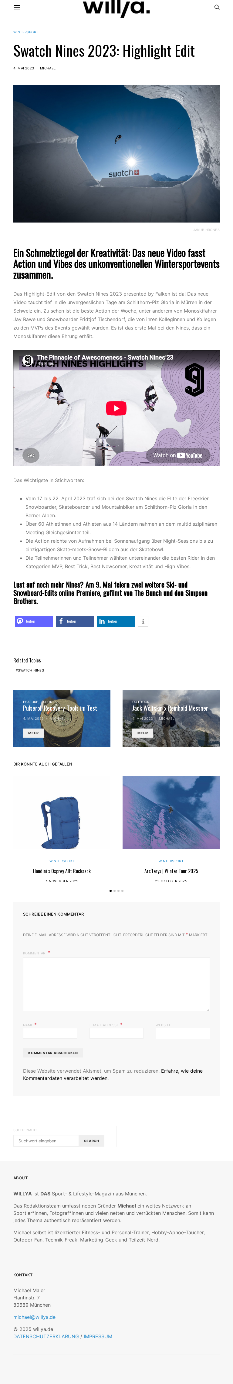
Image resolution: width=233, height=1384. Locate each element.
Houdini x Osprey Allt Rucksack (62, 871)
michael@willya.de (34, 1317)
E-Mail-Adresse (106, 1024)
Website (163, 1025)
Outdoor (141, 702)
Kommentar (34, 953)
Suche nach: (25, 1130)
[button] (34, 621)
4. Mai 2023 (23, 68)
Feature (31, 702)
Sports (50, 702)
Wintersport (25, 32)
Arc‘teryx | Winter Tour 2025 (171, 871)
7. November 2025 (61, 881)
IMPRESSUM (98, 1336)
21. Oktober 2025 (171, 881)
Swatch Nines (31, 670)
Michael (48, 68)
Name (30, 1024)
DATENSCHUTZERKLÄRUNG (46, 1336)
